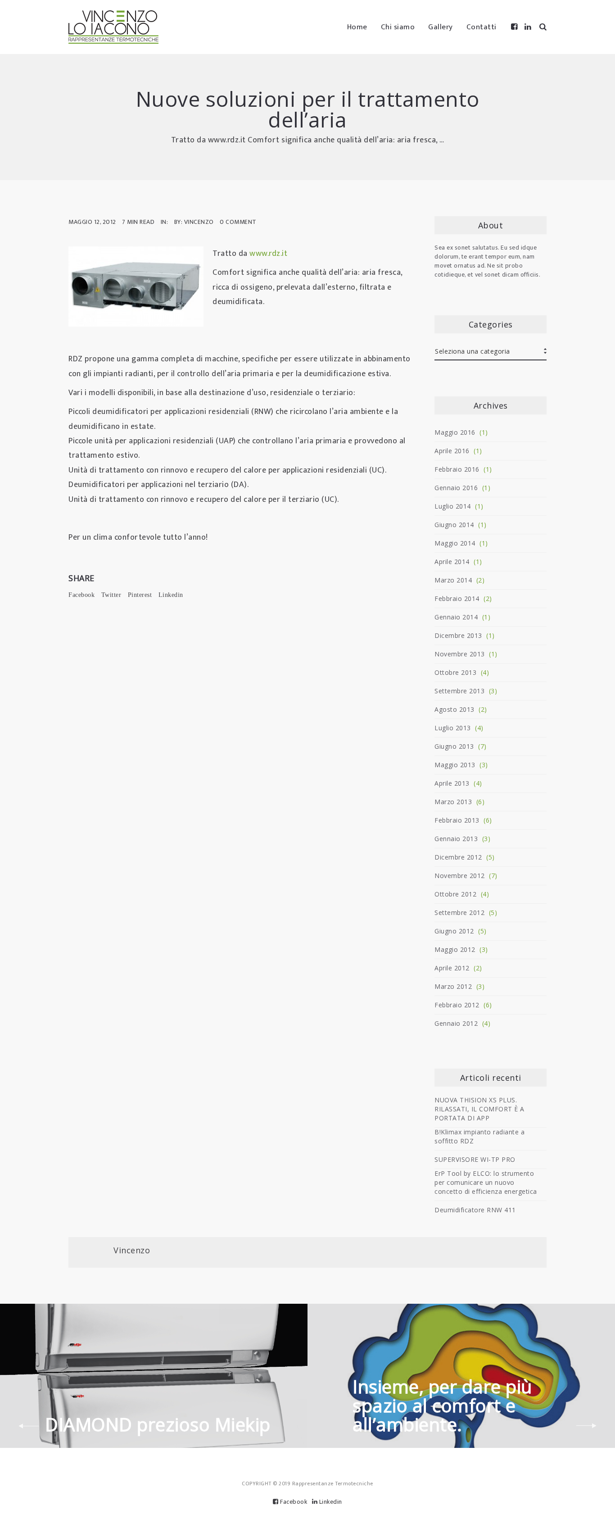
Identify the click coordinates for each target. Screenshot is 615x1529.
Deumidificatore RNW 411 (475, 1210)
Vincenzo (131, 1250)
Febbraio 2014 (456, 598)
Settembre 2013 (459, 691)
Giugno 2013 (454, 746)
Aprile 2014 (452, 561)
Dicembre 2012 (458, 857)
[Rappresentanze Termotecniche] (113, 27)
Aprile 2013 (452, 783)
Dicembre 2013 (458, 635)
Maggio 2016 (454, 432)
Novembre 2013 (459, 654)
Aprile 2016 (452, 450)
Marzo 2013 (453, 801)
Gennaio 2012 (456, 1023)
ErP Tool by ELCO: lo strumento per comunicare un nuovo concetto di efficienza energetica (485, 1182)
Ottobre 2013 (455, 672)
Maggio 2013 (454, 764)
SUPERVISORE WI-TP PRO (475, 1159)
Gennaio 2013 (456, 838)
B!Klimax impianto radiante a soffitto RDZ (479, 1136)
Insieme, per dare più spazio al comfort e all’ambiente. (442, 1405)
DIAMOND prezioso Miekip (158, 1424)
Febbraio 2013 (456, 820)
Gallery (440, 27)
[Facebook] (515, 27)
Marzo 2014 (453, 580)
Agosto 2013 (454, 709)
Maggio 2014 (454, 543)
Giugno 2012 (454, 931)
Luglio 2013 (452, 728)
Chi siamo (398, 27)
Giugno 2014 (454, 524)
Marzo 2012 (453, 986)
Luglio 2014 (452, 506)
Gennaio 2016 (456, 487)
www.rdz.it (268, 253)
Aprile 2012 (452, 968)
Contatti (481, 27)
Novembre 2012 (459, 875)
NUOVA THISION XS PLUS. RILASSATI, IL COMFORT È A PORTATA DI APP (479, 1109)
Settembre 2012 (459, 912)
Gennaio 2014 (456, 617)
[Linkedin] (528, 27)
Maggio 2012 (454, 949)
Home (357, 27)
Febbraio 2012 (456, 1005)
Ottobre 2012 (455, 894)
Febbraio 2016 (456, 469)
